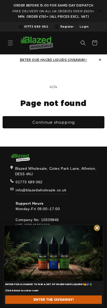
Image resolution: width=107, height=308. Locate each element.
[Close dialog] (97, 227)
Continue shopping (53, 122)
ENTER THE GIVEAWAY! (53, 299)
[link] (53, 253)
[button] (10, 43)
